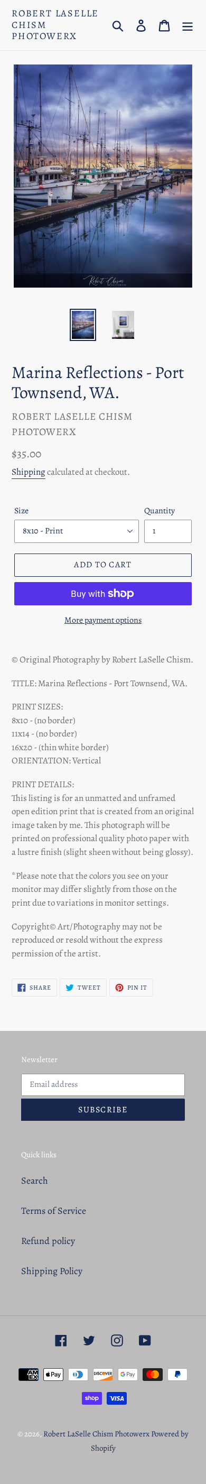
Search (34, 1180)
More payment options (103, 620)
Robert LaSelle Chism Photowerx (55, 25)
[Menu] (187, 25)
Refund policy (48, 1240)
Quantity (159, 511)
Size (21, 511)
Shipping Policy (51, 1271)
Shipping (28, 472)
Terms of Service (53, 1210)
